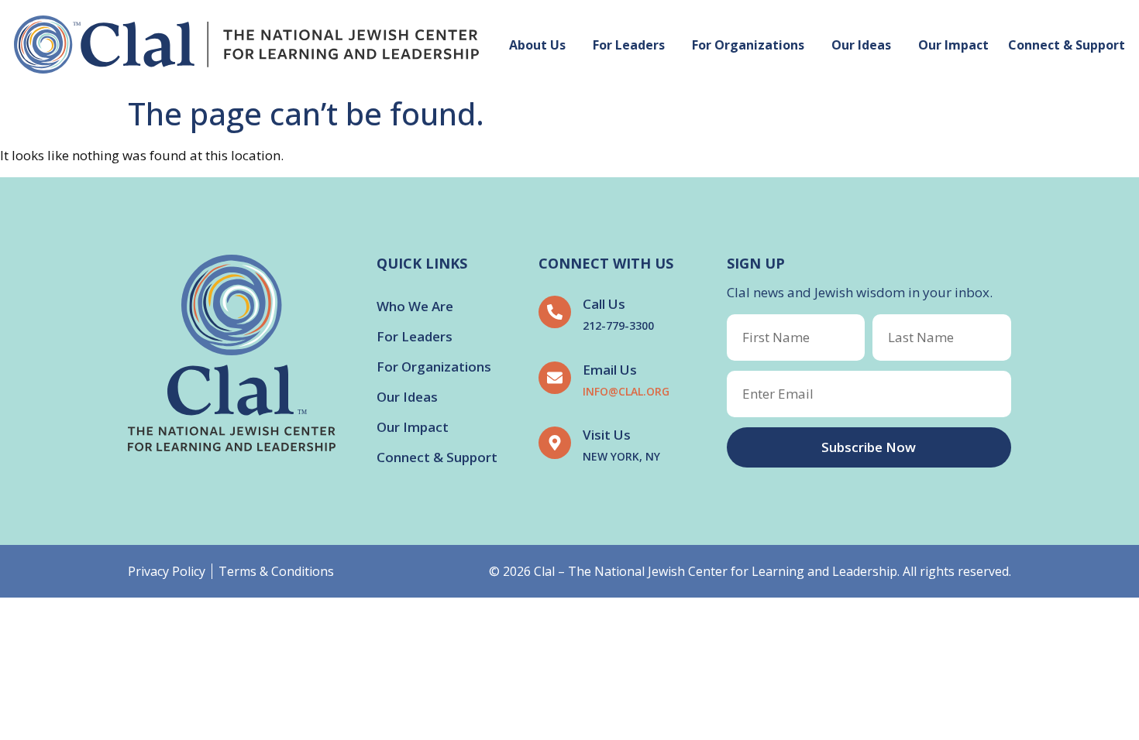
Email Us (610, 370)
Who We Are (415, 306)
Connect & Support (1066, 45)
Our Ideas (861, 45)
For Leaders (629, 45)
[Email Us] (555, 377)
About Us (537, 45)
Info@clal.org (626, 391)
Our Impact (953, 45)
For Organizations (748, 45)
